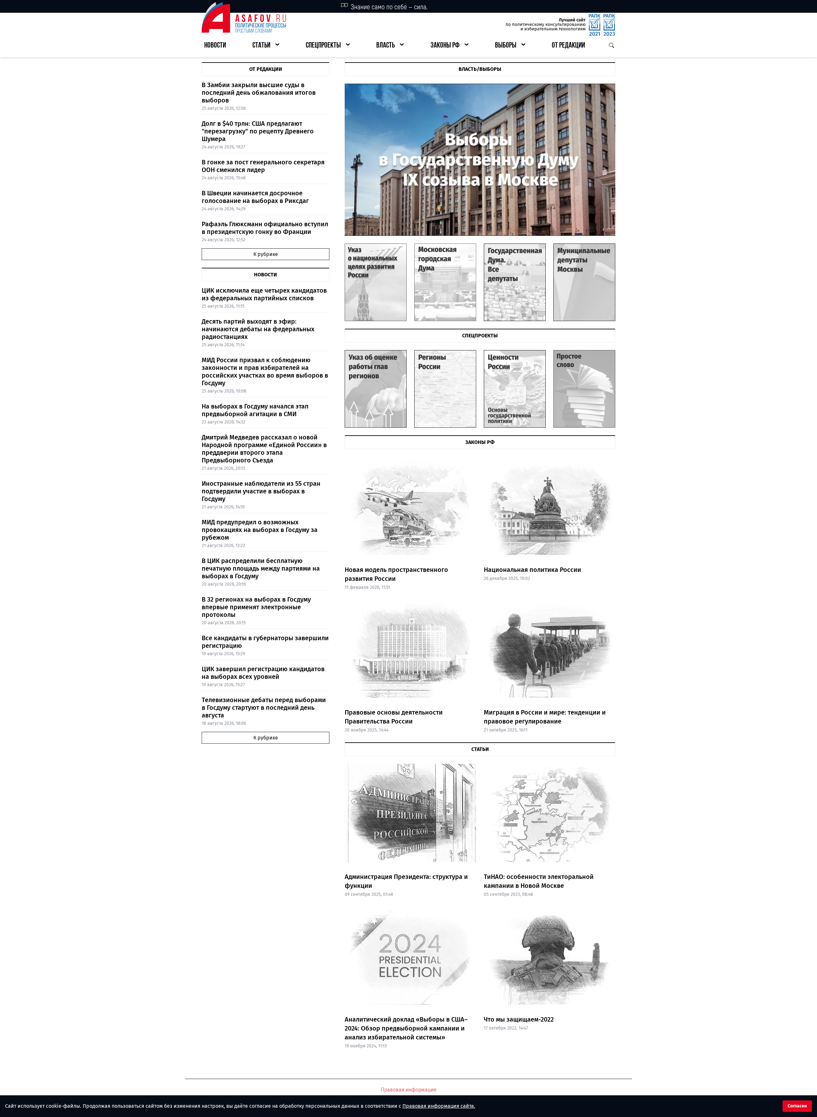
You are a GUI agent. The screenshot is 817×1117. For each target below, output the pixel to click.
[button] (266, 45)
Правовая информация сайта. (438, 1106)
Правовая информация (408, 1090)
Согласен (797, 1106)
